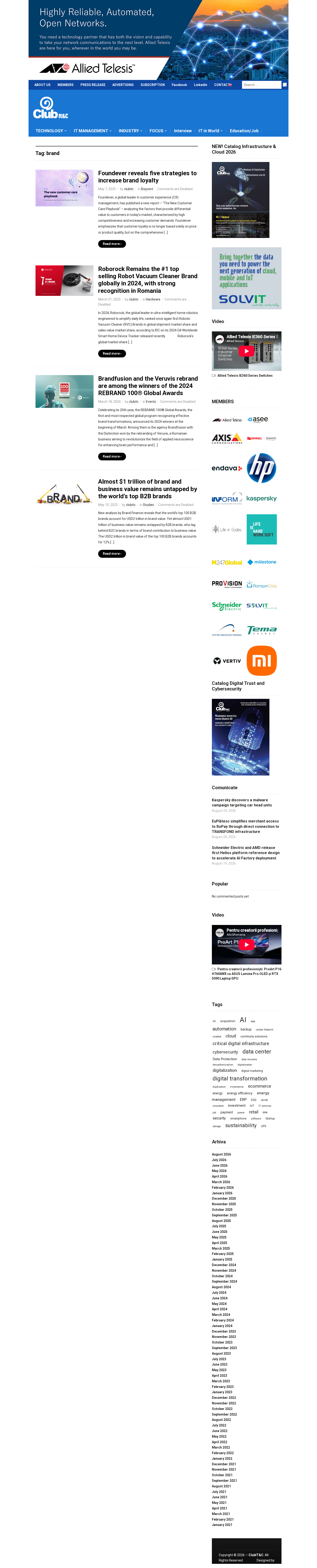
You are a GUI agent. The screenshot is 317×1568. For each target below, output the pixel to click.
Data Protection (225, 1059)
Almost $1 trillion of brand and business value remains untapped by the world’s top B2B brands (147, 488)
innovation (218, 1105)
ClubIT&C (256, 1555)
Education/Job (244, 130)
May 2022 (219, 1436)
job (214, 1112)
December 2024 (224, 1265)
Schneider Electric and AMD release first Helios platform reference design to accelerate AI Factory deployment (246, 852)
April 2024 (219, 1309)
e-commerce (237, 1086)
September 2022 (224, 1414)
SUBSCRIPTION (153, 85)
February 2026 (223, 1187)
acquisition (227, 1021)
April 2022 (219, 1442)
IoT (252, 1105)
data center (257, 1051)
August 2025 (221, 1221)
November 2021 (224, 1469)
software (256, 1118)
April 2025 (219, 1243)
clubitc (129, 189)
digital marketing (252, 1071)
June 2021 (219, 1497)
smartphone (238, 1118)
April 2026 (219, 1176)
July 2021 (219, 1492)
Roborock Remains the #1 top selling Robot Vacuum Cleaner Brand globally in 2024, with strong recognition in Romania (147, 279)
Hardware (153, 299)
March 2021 (221, 1514)
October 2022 (222, 1409)
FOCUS (156, 130)
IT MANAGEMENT (91, 130)
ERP (243, 1099)
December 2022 (224, 1398)
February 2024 (223, 1320)
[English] (230, 85)
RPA (265, 1112)
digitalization (225, 1070)
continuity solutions (253, 1036)
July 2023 (219, 1359)
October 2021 (222, 1475)
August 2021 (221, 1486)
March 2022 (221, 1447)
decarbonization (223, 1064)
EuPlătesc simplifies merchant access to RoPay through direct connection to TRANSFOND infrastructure (245, 826)
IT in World (209, 130)
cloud (231, 1036)
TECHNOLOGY (49, 130)
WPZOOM (267, 1565)
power (241, 1112)
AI (243, 1020)
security (219, 1118)
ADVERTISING (123, 85)
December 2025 (224, 1198)
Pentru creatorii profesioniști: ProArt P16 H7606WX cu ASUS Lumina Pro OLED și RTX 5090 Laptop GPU (246, 973)
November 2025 (224, 1204)
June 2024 (219, 1298)
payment (226, 1112)
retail (253, 1111)
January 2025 (222, 1259)
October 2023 (222, 1342)
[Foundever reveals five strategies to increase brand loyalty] (65, 188)
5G (214, 1021)
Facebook (179, 85)
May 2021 (219, 1503)
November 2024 (224, 1270)
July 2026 (219, 1160)
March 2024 (221, 1315)
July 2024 (219, 1292)
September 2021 (224, 1480)
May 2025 (219, 1237)
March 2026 (221, 1182)
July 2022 (219, 1425)
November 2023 (224, 1337)
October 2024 (222, 1276)
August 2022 (221, 1420)
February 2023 (223, 1387)
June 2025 (219, 1232)
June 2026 (219, 1165)
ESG (253, 1100)
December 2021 (224, 1464)
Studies (148, 505)
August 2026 (221, 1154)
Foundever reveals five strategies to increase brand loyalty (147, 177)
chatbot (217, 1036)
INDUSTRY (129, 130)
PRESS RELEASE (93, 85)
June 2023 (219, 1364)
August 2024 (221, 1287)
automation (224, 1029)
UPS (263, 1126)
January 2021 (222, 1525)
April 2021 (219, 1508)
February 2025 (223, 1254)
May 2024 (219, 1304)
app (253, 1021)
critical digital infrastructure (241, 1043)
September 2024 (224, 1281)
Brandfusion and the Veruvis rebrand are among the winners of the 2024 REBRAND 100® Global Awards (148, 385)
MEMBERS (66, 85)
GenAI (264, 1100)
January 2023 (222, 1392)
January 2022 (222, 1458)
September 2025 (224, 1215)
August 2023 (221, 1353)
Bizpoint (147, 189)
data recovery (249, 1059)
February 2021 (223, 1519)
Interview (183, 130)
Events (151, 401)
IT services (265, 1105)
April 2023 (219, 1375)
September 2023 (224, 1348)
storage (217, 1126)
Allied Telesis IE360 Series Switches (245, 375)
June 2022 (219, 1431)
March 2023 (221, 1381)
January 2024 (222, 1326)
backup (246, 1029)
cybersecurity (225, 1052)
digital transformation (240, 1078)
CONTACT (222, 85)
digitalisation (245, 1064)
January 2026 (222, 1193)
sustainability (241, 1125)
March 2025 (221, 1248)
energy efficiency (239, 1093)
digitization (219, 1086)
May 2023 (219, 1370)
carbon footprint (264, 1029)
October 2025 (222, 1209)
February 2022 (223, 1453)
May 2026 (219, 1171)
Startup (270, 1118)
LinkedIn (200, 85)
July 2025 (219, 1226)
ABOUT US (42, 85)
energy (218, 1093)
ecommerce (259, 1086)
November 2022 (224, 1403)
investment (237, 1105)
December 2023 (224, 1331)
